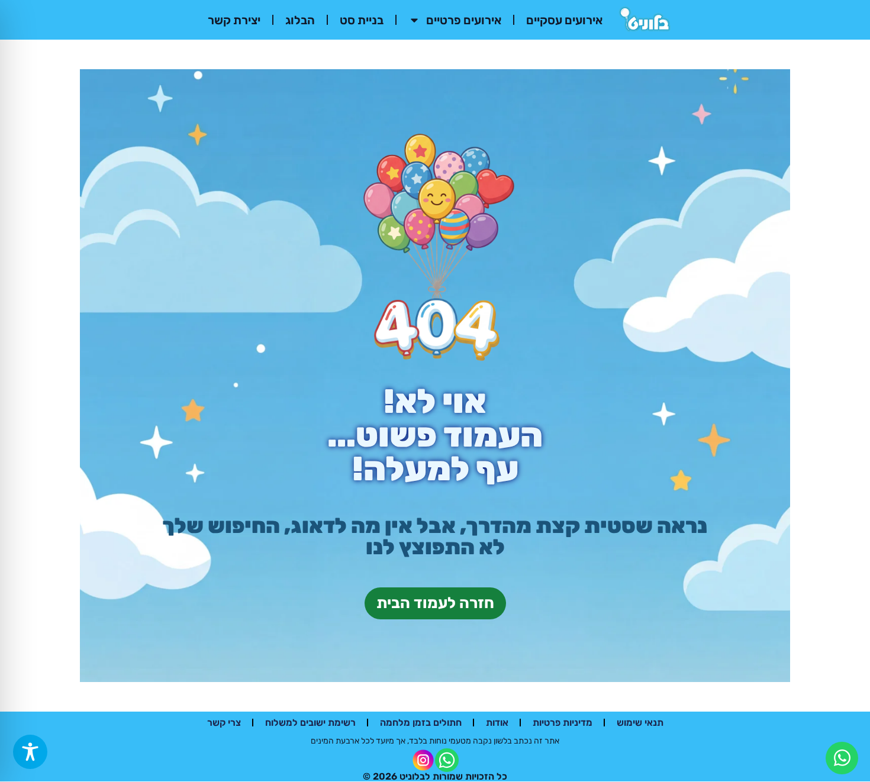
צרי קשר (224, 722)
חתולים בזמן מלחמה (421, 722)
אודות (497, 722)
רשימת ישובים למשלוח (310, 722)
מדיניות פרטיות (562, 722)
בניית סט (362, 20)
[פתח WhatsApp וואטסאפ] (842, 758)
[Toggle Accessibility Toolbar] (30, 751)
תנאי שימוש (640, 722)
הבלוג (300, 20)
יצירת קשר (234, 20)
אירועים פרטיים (463, 20)
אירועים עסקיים (564, 20)
